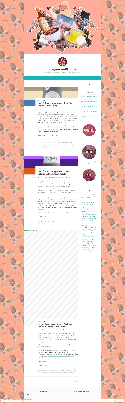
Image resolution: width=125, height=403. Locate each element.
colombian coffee (53, 220)
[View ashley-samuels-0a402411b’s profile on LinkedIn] (28, 394)
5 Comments (40, 149)
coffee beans (57, 142)
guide (43, 100)
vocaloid (82, 247)
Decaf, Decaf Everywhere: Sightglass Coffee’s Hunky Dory (55, 104)
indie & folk (83, 230)
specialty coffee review (55, 221)
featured (92, 227)
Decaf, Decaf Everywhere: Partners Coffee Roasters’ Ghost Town (55, 325)
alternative (85, 193)
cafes (87, 197)
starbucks (94, 243)
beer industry (89, 194)
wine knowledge (92, 249)
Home (52, 78)
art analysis (83, 194)
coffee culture (85, 204)
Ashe (35, 111)
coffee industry (86, 211)
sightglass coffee (45, 145)
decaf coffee (48, 144)
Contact (64, 78)
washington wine (93, 247)
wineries (82, 251)
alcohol (82, 193)
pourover (95, 232)
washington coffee (87, 247)
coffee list (64, 368)
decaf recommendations (65, 144)
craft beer (90, 220)
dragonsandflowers (62, 69)
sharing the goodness (90, 236)
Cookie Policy (23, 400)
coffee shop (88, 216)
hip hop (90, 229)
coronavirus (86, 220)
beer (86, 194)
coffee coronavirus (90, 202)
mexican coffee (88, 232)
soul (91, 239)
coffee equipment (70, 142)
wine (82, 249)
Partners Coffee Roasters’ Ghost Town (48, 131)
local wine (91, 230)
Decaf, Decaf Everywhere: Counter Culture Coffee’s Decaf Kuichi (55, 172)
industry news (87, 230)
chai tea (90, 197)
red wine (84, 234)
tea (87, 245)
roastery (82, 236)
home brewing (93, 229)
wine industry (86, 249)
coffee (39, 100)
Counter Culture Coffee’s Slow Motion (68, 129)
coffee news (89, 214)
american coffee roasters (46, 142)
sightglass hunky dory (53, 145)
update (94, 245)
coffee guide (58, 368)
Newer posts (75, 381)
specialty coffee (70, 145)
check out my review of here (57, 356)
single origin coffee (62, 145)
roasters (39, 145)
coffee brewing (64, 142)
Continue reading (43, 139)
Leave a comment (41, 223)
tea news (90, 245)
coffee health (93, 209)
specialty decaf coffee (42, 147)
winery (85, 251)
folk (95, 227)
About (58, 78)
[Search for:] (89, 87)
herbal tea (87, 229)
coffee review (40, 144)
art (96, 193)
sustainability (84, 245)
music (92, 233)
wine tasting (88, 251)
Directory (72, 78)
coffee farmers (90, 206)
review (87, 235)
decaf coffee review (56, 144)
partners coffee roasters (67, 370)
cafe (85, 197)
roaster (72, 144)
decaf (45, 144)
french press (83, 229)
